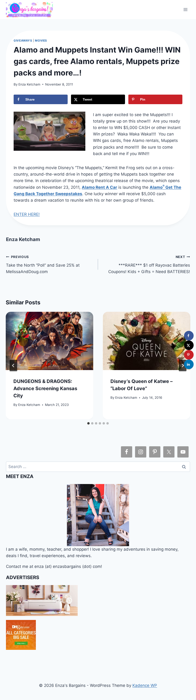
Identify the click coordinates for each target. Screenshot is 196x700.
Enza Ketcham (29, 84)
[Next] (182, 365)
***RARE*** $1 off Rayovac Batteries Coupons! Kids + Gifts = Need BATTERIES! (149, 264)
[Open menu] (185, 9)
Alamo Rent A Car (99, 187)
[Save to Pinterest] (189, 355)
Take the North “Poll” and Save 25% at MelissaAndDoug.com (43, 264)
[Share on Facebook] (189, 335)
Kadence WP (144, 685)
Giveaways (23, 40)
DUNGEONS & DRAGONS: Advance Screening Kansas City (45, 388)
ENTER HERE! (27, 214)
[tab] (88, 423)
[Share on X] (189, 345)
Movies (41, 40)
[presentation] (49, 341)
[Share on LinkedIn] (189, 364)
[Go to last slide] (13, 365)
